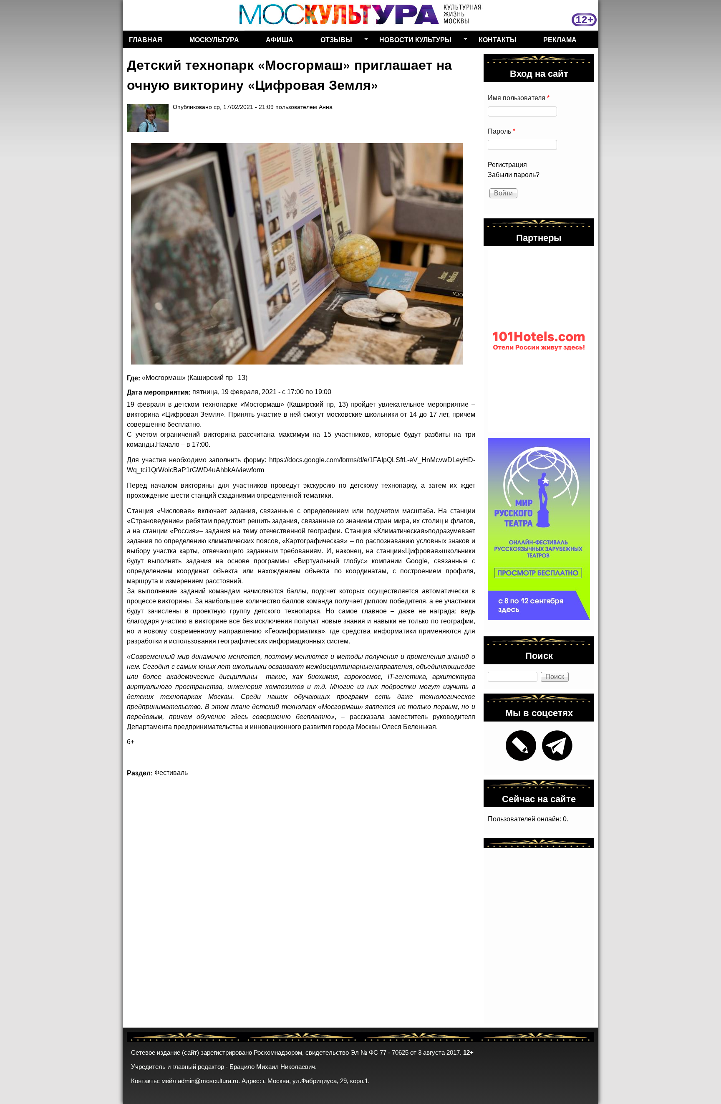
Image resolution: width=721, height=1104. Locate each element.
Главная (145, 39)
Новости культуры (412, 41)
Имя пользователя (519, 97)
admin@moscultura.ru (208, 1081)
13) (242, 377)
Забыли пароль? (513, 174)
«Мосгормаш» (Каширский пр (187, 377)
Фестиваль (171, 772)
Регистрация (507, 164)
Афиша (279, 39)
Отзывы (333, 41)
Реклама (560, 39)
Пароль (501, 131)
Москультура (214, 39)
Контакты (498, 39)
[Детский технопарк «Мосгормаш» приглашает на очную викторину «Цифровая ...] (297, 254)
